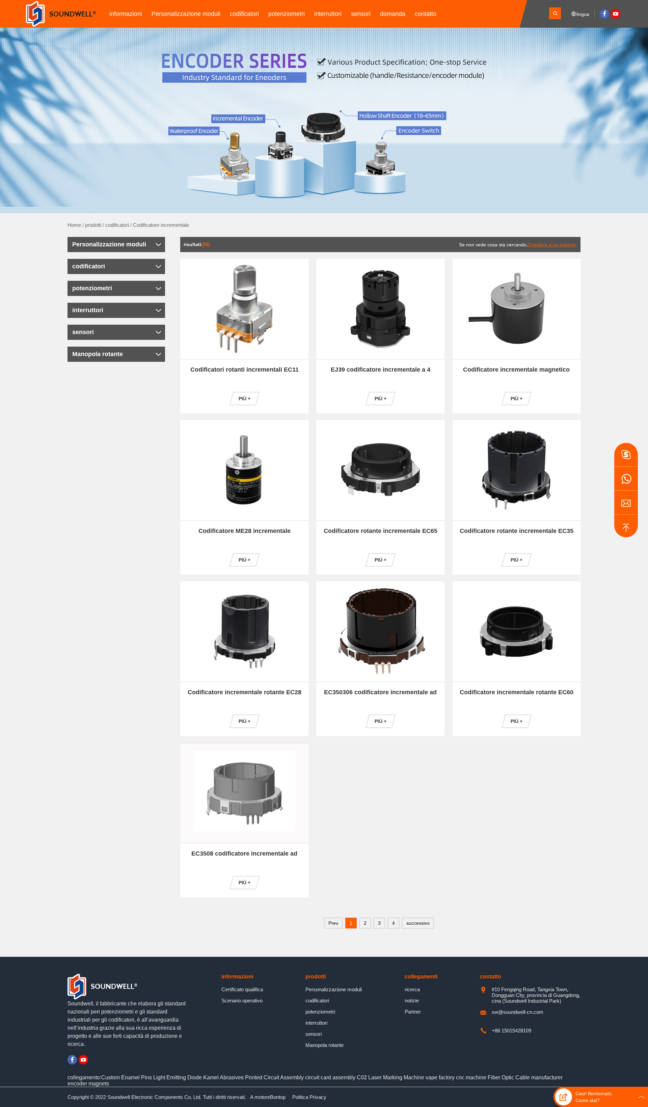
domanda (392, 13)
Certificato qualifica (242, 989)
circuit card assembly (330, 1077)
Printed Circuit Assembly (274, 1077)
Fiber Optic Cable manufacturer (525, 1077)
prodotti (93, 225)
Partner (413, 1012)
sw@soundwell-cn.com (517, 1012)
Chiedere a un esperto (552, 244)
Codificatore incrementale (161, 225)
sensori (361, 13)
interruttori (328, 13)
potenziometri (286, 13)
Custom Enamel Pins (126, 1077)
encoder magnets (88, 1083)
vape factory (441, 1077)
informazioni (125, 13)
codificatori (244, 13)
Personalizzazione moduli (186, 13)
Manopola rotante (97, 354)
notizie (412, 1000)
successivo (418, 923)
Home (74, 225)
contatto (425, 13)
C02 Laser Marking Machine (390, 1077)
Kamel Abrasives (223, 1077)
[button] (626, 455)
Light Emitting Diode (177, 1077)
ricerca (412, 989)
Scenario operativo (242, 1000)
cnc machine (471, 1077)
